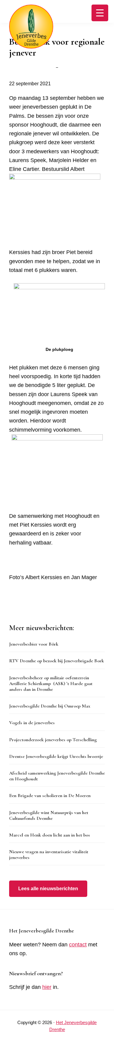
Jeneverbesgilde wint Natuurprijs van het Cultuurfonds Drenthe (48, 815)
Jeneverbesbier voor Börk (33, 644)
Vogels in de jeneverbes (32, 723)
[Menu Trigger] (100, 13)
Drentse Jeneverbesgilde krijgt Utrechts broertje (56, 756)
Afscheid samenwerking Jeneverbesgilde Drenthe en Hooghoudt (57, 776)
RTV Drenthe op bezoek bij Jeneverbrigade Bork (56, 661)
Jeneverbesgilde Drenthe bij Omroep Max (49, 706)
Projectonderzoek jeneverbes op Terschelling (53, 740)
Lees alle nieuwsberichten (48, 888)
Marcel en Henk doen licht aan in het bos (49, 835)
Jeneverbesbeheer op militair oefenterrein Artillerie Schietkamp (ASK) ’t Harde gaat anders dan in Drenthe (50, 683)
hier (46, 987)
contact (78, 945)
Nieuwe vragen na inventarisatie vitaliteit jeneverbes (48, 854)
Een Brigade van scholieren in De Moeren (50, 796)
